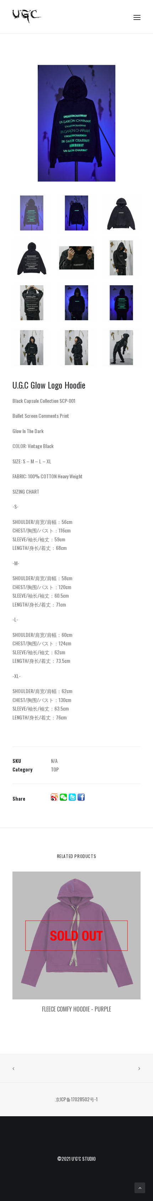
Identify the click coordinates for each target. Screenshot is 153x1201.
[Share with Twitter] (72, 797)
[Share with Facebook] (81, 797)
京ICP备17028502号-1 (76, 1099)
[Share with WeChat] (63, 797)
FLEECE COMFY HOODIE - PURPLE (76, 1009)
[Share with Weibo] (54, 797)
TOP (55, 769)
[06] (76, 123)
